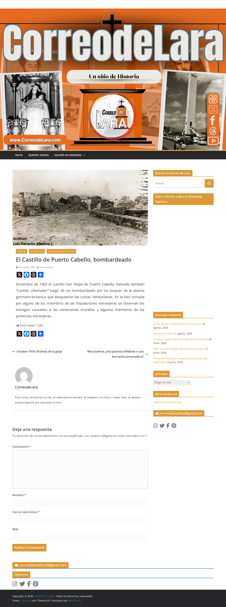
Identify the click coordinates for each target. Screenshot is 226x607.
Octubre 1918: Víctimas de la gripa (39, 351)
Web (15, 529)
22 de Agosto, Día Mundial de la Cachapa (177, 324)
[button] (83, 155)
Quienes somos (38, 155)
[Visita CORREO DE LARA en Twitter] (162, 426)
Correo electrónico (26, 512)
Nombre (19, 495)
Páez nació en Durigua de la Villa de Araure (178, 349)
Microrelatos (36, 251)
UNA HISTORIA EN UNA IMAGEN (61, 251)
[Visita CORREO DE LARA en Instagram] (155, 426)
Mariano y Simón (163, 333)
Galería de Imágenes (68, 155)
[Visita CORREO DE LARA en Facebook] (168, 426)
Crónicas (21, 251)
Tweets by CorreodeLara (167, 402)
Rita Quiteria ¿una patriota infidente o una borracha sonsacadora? (115, 354)
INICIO (19, 155)
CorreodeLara (46, 267)
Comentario (21, 447)
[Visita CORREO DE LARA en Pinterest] (173, 426)
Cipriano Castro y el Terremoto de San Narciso (180, 339)
